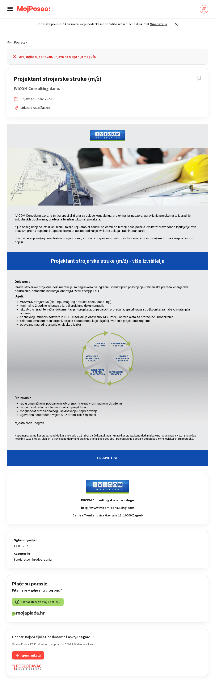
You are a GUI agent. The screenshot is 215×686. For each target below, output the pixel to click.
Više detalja (158, 24)
